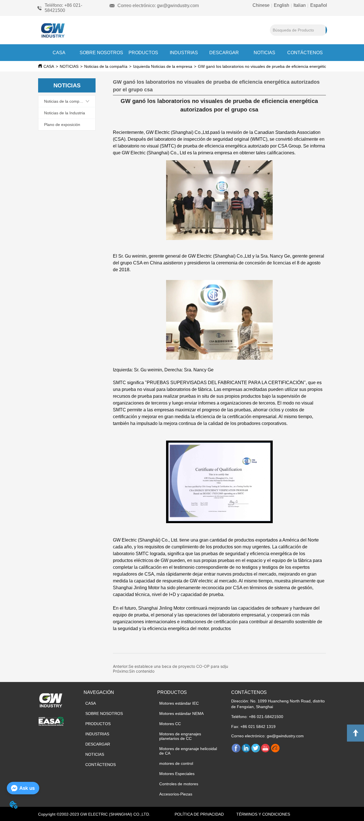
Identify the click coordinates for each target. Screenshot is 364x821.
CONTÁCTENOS (305, 52)
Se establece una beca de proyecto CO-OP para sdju (178, 666)
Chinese (262, 5)
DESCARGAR (224, 52)
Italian (299, 5)
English (281, 5)
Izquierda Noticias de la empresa (162, 66)
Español (318, 5)
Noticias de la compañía (105, 66)
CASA (59, 52)
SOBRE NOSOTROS (101, 52)
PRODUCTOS (143, 52)
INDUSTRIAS (184, 52)
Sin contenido (141, 671)
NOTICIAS (264, 52)
